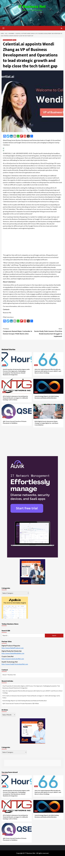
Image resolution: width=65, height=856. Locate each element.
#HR (30, 153)
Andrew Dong (45, 207)
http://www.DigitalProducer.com (13, 648)
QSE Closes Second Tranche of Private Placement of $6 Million (14, 422)
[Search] (61, 28)
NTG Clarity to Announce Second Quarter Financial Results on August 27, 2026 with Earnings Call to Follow (15, 398)
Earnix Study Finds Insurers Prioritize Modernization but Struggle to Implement (48, 332)
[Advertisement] (32, 17)
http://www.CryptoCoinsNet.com (13, 659)
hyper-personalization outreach (13, 296)
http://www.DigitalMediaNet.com (13, 653)
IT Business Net (32, 6)
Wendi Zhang (44, 163)
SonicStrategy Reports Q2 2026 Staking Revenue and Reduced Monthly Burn (47, 397)
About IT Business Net (9, 674)
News (14, 40)
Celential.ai (41, 166)
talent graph (41, 289)
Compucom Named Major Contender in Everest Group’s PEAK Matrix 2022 (17, 331)
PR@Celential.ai (8, 317)
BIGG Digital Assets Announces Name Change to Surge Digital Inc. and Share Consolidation (46, 423)
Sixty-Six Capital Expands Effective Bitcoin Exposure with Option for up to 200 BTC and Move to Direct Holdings (48, 371)
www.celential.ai (25, 306)
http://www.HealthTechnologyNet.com (15, 664)
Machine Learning (7, 40)
